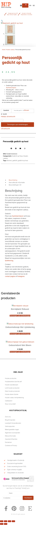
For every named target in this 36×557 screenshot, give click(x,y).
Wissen (26, 110)
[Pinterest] (14, 508)
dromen (9, 160)
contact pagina (10, 276)
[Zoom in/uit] (1, 521)
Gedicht (6, 110)
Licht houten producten (12, 388)
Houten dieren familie (11, 394)
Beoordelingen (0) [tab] (15, 185)
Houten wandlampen (11, 385)
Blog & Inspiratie (10, 420)
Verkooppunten (10, 426)
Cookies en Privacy (11, 445)
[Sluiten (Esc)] (13, 521)
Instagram (21, 276)
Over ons (8, 417)
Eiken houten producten (12, 391)
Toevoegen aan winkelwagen (17, 124)
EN (30, 5)
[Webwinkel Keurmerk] (18, 481)
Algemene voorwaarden (12, 433)
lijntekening (9, 260)
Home (3, 49)
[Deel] (9, 521)
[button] (21, 5)
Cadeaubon (8, 401)
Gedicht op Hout (17, 156)
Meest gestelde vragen (12, 429)
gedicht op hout (23, 160)
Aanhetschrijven (11, 87)
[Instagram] (22, 508)
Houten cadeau (10, 49)
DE (34, 5)
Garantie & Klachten (11, 439)
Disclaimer (8, 442)
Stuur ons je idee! (10, 404)
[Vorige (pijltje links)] (1, 524)
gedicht (14, 160)
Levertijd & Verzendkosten (13, 423)
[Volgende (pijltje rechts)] (5, 524)
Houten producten (10, 378)
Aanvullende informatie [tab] (17, 182)
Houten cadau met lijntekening (14, 397)
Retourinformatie (10, 436)
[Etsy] (30, 508)
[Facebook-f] (6, 508)
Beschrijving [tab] (13, 180)
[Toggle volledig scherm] (5, 521)
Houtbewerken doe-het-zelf (13, 381)
